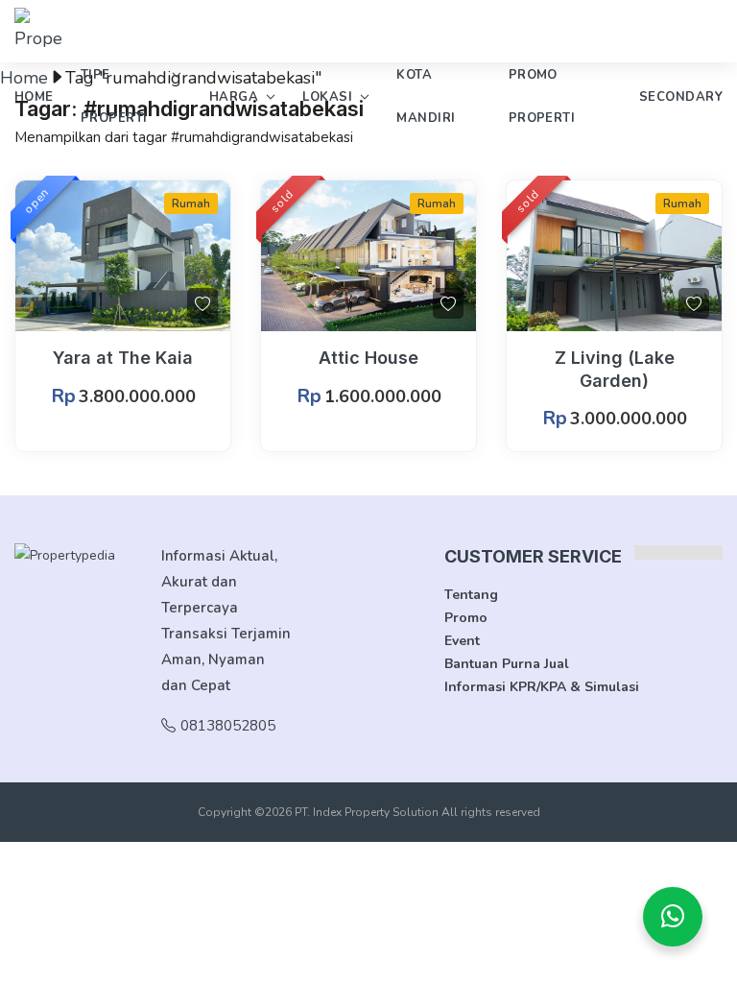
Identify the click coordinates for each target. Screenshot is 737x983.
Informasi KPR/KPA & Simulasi (541, 687)
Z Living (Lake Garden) (615, 369)
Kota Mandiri (425, 96)
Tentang (471, 595)
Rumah (191, 203)
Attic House (368, 358)
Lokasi (327, 97)
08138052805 (227, 725)
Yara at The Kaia (123, 358)
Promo (465, 618)
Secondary (681, 97)
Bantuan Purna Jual (506, 664)
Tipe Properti (114, 96)
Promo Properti (542, 96)
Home (34, 97)
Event (462, 641)
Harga (233, 97)
